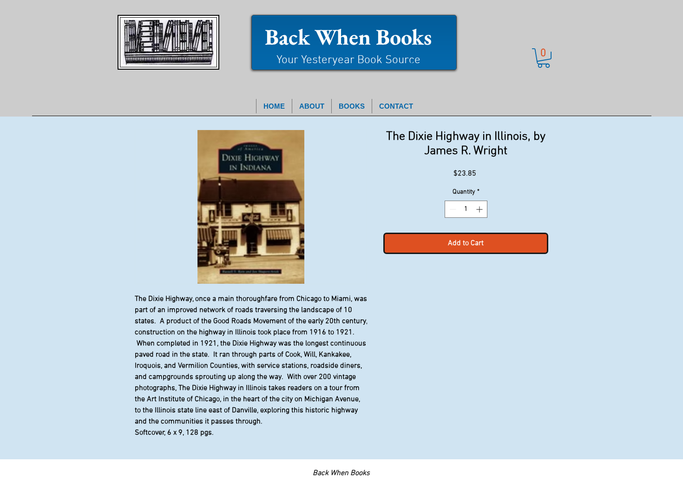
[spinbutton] (466, 209)
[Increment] (480, 209)
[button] (543, 58)
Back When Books (348, 36)
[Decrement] (452, 209)
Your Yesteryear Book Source (348, 60)
